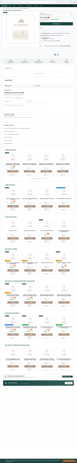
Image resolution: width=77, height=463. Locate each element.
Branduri (15, 5)
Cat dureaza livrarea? (8, 137)
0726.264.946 (47, 38)
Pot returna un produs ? (8, 140)
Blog (74, 5)
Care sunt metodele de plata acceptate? (11, 134)
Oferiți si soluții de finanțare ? (9, 131)
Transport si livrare (29, 5)
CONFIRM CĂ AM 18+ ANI (69, 460)
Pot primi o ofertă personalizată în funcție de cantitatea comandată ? (17, 128)
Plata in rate (21, 5)
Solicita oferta (68, 383)
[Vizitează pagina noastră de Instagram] (58, 55)
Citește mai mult (38, 74)
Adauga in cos (57, 23)
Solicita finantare (67, 45)
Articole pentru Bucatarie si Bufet (11, 8)
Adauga (13, 171)
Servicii (41, 5)
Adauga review (9, 114)
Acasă (4, 8)
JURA (10, 5)
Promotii (36, 5)
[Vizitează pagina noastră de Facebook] (55, 55)
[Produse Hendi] (71, 28)
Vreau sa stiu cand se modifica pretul (45, 14)
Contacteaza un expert (67, 376)
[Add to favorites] (71, 14)
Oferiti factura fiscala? (8, 143)
